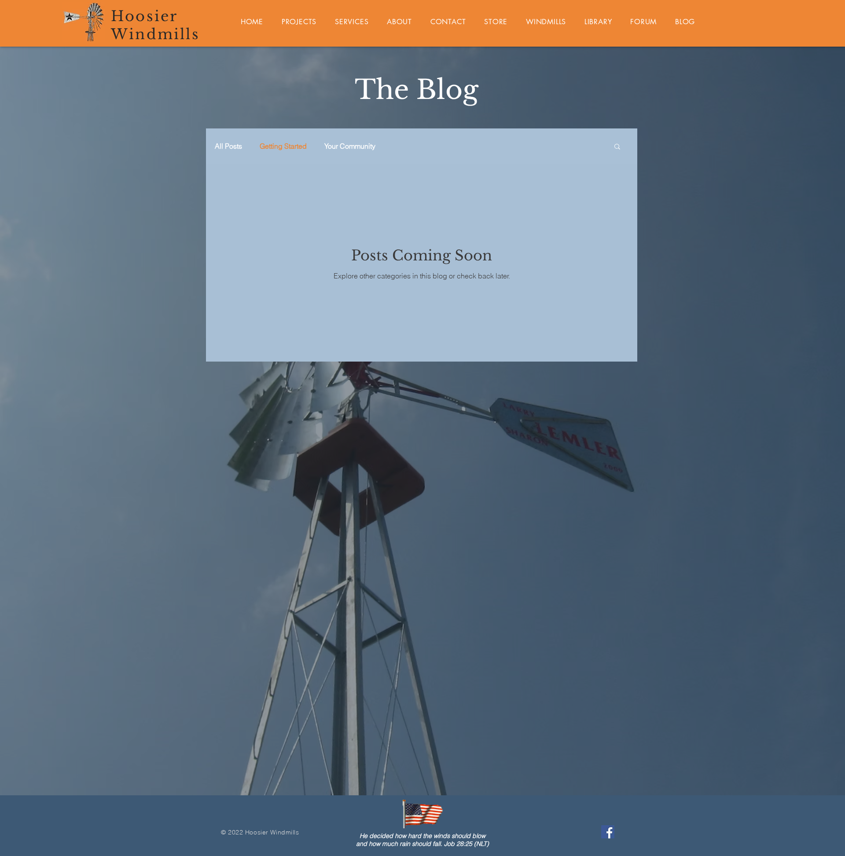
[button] (617, 147)
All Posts (228, 146)
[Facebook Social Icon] (607, 831)
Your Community (349, 146)
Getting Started (283, 146)
